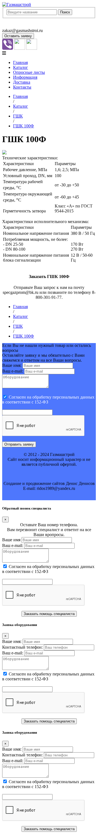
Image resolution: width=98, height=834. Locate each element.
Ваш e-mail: (12, 371)
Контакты (22, 87)
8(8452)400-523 (16, 25)
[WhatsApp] (19, 48)
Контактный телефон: (22, 647)
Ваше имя (11, 539)
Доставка (21, 82)
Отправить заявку (19, 444)
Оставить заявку (18, 36)
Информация (25, 77)
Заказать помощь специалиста (49, 614)
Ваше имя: (12, 365)
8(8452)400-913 (16, 20)
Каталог (20, 67)
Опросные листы (29, 72)
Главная (20, 62)
